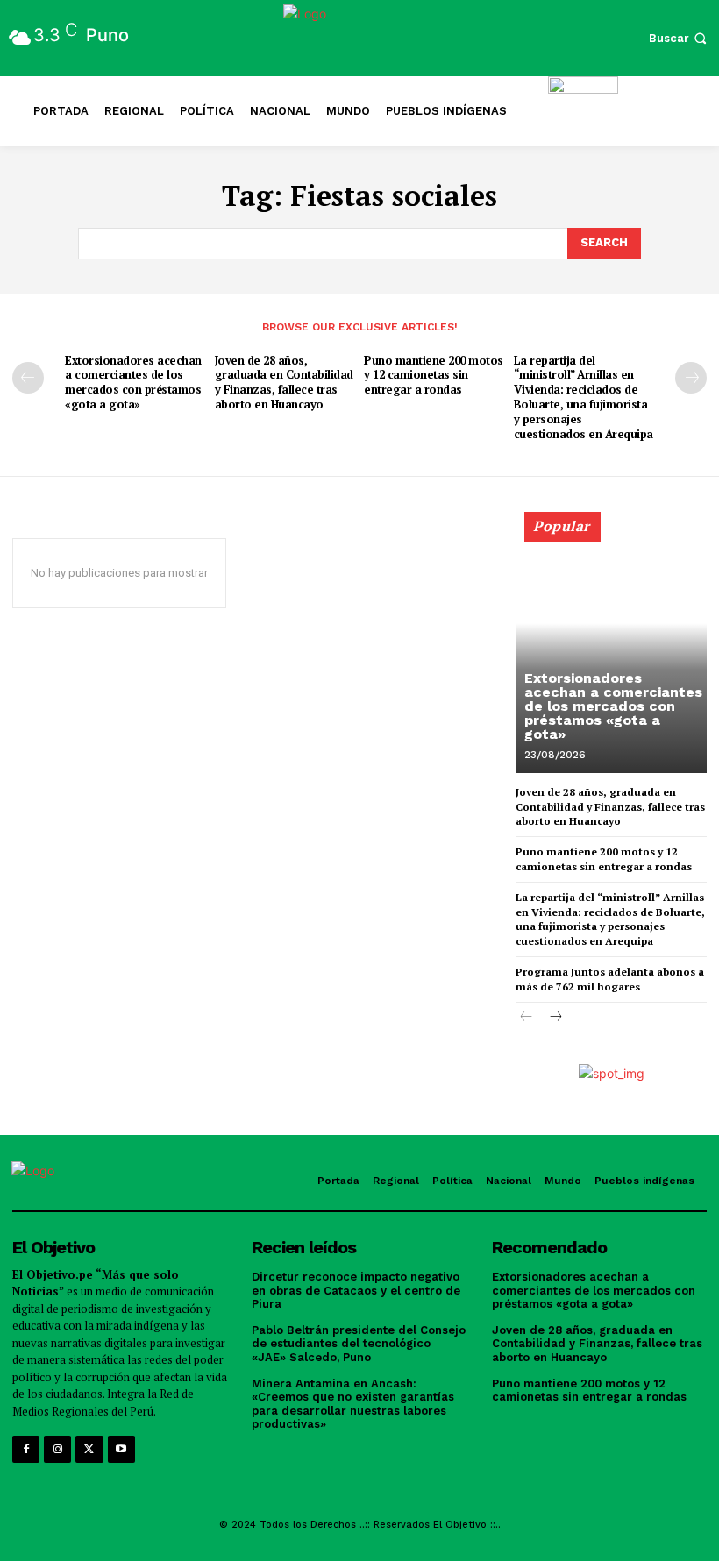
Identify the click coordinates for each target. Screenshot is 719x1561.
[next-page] (691, 378)
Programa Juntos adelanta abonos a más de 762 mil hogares (610, 979)
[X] (89, 1449)
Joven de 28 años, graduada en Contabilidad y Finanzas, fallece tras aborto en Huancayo (284, 382)
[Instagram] (57, 1449)
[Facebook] (25, 1449)
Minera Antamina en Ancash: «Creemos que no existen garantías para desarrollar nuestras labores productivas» (353, 1404)
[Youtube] (121, 1449)
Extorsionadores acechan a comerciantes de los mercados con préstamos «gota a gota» (133, 382)
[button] (679, 38)
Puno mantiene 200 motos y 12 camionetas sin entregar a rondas (433, 375)
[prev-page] (28, 378)
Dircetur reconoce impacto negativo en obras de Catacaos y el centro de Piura (356, 1290)
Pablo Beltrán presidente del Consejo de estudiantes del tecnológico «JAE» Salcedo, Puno (359, 1343)
